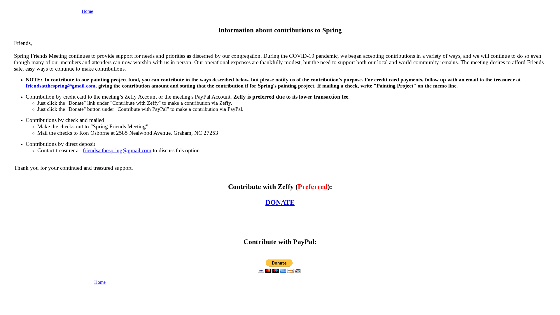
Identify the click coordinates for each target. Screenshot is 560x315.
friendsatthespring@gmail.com (60, 86)
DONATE (280, 202)
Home (87, 11)
